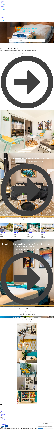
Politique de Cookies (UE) (3, 424)
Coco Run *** (43, 232)
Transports (2, 418)
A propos (2, 415)
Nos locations (2, 1)
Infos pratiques (2, 2)
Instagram (1, 411)
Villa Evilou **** (2, 232)
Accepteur (40, 428)
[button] (52, 423)
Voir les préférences (51, 428)
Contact (2, 3)
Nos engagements (3, 414)
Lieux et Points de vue (3, 419)
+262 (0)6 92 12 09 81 (2, 405)
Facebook (1, 410)
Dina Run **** (16, 232)
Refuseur (45, 428)
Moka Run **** (29, 232)
